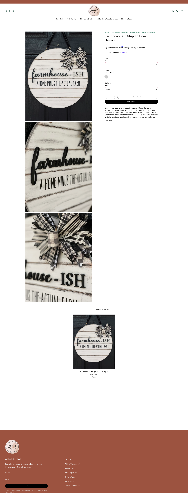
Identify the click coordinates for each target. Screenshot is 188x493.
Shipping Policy (71, 472)
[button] (177, 10)
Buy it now (131, 102)
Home (107, 32)
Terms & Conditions (72, 485)
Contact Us (69, 468)
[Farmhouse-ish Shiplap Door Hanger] (94, 342)
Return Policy (70, 477)
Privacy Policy (37, 490)
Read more (109, 120)
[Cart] (182, 10)
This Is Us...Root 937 (72, 464)
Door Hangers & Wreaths (119, 32)
